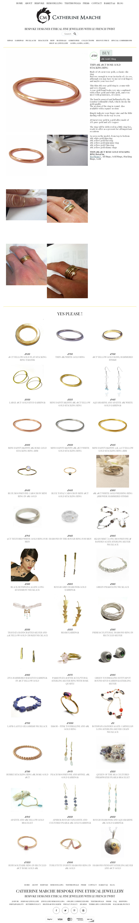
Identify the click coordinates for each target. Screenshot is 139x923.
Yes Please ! (95, 156)
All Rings (106, 156)
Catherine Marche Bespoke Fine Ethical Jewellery (70, 890)
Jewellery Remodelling (53, 901)
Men (52, 40)
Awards (83, 904)
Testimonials (73, 3)
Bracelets (43, 40)
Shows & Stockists (52, 904)
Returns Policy (33, 904)
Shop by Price (102, 40)
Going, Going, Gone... (80, 43)
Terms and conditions (100, 904)
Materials (61, 40)
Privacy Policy (70, 904)
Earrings (19, 40)
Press (86, 3)
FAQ (115, 901)
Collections (87, 40)
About (28, 3)
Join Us (15, 901)
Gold (98, 159)
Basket (109, 3)
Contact (97, 3)
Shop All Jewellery (58, 43)
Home (19, 3)
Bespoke (39, 3)
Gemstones (73, 40)
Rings (10, 40)
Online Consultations (78, 901)
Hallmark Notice (121, 904)
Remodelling (54, 3)
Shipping (123, 901)
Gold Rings (117, 156)
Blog (120, 3)
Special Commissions (121, 40)
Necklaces (31, 40)
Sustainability (16, 904)
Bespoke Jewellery (30, 901)
